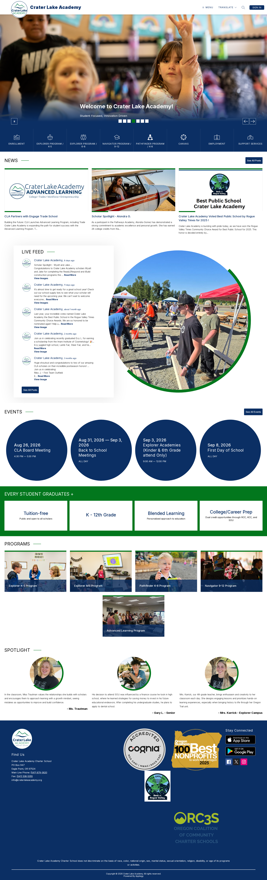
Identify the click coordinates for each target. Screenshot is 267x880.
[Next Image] (253, 121)
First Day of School (227, 450)
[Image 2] (124, 121)
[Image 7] (147, 121)
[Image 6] (142, 121)
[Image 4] (133, 121)
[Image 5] (138, 121)
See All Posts (254, 160)
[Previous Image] (246, 121)
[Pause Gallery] (14, 121)
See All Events (253, 411)
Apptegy (140, 876)
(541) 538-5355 (25, 776)
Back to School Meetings (93, 453)
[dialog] (35, 571)
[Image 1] (120, 121)
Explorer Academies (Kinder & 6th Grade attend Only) (162, 450)
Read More (70, 275)
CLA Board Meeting (33, 450)
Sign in (256, 7)
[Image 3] (129, 121)
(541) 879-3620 (39, 772)
